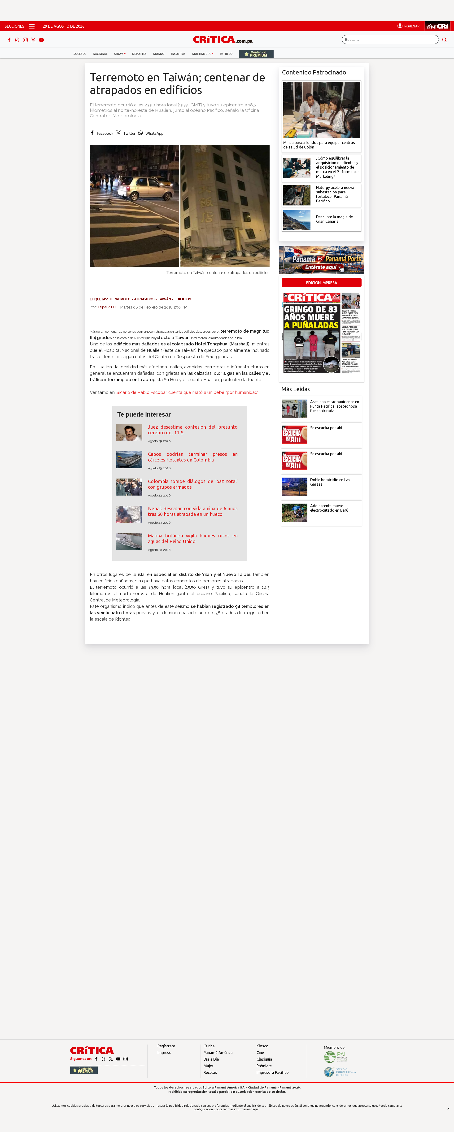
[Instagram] (26, 39)
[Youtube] (41, 39)
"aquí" (255, 1109)
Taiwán (164, 299)
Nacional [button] (100, 54)
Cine (260, 1052)
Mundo (158, 54)
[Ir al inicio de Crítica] (225, 39)
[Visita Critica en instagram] (125, 1059)
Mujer (208, 1066)
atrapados (144, 299)
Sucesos (80, 54)
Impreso (226, 54)
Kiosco (262, 1046)
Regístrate (166, 1046)
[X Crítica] (34, 39)
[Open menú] (31, 26)
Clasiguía (264, 1059)
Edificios (183, 299)
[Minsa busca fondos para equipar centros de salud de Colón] (321, 109)
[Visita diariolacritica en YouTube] (118, 1059)
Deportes (139, 54)
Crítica (209, 1046)
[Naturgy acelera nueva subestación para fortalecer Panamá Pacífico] (296, 195)
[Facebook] (10, 39)
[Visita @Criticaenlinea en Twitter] (103, 1059)
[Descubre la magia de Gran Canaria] (296, 220)
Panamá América (218, 1052)
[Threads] (18, 39)
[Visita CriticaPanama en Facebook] (96, 1059)
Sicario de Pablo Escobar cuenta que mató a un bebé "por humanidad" (187, 392)
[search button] (444, 39)
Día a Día (211, 1059)
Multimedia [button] (201, 54)
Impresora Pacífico (273, 1072)
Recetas (210, 1072)
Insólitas (178, 54)
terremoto (120, 299)
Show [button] (118, 54)
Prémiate (264, 1066)
